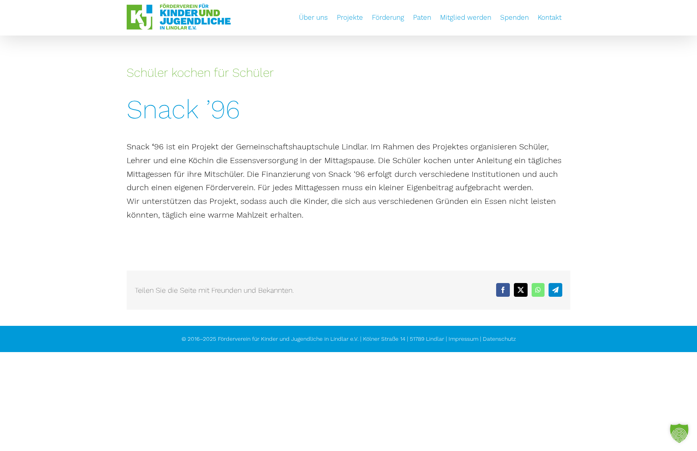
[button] (679, 433)
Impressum (463, 339)
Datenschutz (499, 339)
